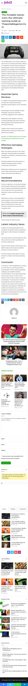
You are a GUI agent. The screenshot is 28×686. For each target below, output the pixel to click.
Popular (13, 509)
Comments (23, 509)
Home (4, 9)
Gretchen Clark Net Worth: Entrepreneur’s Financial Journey (18, 626)
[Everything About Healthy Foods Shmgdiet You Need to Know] (6, 530)
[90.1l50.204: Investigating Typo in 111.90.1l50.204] (5, 606)
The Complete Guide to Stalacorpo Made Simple (21, 572)
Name (3, 438)
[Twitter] (5, 300)
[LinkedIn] (8, 300)
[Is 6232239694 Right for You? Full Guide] (6, 545)
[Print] (2, 302)
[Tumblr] (11, 300)
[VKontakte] (20, 300)
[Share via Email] (23, 300)
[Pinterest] (14, 300)
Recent (4, 509)
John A (5, 30)
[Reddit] (17, 300)
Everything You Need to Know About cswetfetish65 (18, 515)
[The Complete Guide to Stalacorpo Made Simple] (6, 523)
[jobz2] (8, 2)
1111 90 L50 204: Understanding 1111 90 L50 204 (18, 634)
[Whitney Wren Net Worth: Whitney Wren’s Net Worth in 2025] (7, 378)
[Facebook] (2, 300)
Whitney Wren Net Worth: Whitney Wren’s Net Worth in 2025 (7, 385)
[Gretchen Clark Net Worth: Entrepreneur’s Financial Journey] (5, 627)
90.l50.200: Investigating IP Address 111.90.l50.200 (5, 402)
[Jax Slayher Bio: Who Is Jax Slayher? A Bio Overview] (5, 620)
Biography (9, 9)
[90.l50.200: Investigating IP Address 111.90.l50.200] (7, 395)
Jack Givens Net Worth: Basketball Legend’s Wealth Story (20, 385)
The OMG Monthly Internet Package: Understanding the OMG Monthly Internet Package (14, 138)
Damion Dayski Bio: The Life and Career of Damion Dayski (18, 612)
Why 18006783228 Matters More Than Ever (20, 588)
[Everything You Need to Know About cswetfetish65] (6, 516)
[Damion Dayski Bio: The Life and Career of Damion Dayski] (5, 612)
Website (3, 450)
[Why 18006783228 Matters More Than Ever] (6, 538)
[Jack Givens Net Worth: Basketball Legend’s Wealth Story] (21, 378)
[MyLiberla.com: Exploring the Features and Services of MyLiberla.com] (21, 395)
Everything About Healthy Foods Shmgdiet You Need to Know (18, 530)
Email (3, 444)
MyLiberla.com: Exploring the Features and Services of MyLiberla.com (19, 402)
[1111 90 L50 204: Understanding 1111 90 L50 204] (5, 634)
